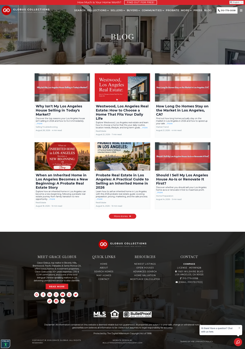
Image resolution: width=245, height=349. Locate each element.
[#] (241, 10)
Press (197, 10)
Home (103, 264)
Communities (152, 10)
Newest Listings (145, 264)
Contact (103, 279)
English (236, 2)
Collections (97, 10)
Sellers (117, 10)
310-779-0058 (190, 278)
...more (39, 123)
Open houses (145, 267)
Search (79, 10)
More (185, 10)
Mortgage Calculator (145, 279)
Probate (172, 10)
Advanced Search (145, 271)
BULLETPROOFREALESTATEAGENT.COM (122, 343)
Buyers (132, 10)
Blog (208, 10)
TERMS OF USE (187, 341)
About (104, 267)
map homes (103, 275)
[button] (62, 105)
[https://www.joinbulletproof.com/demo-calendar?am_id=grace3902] (137, 314)
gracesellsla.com (80, 327)
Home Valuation (145, 275)
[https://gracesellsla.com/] (25, 10)
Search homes (103, 271)
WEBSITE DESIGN (121, 340)
